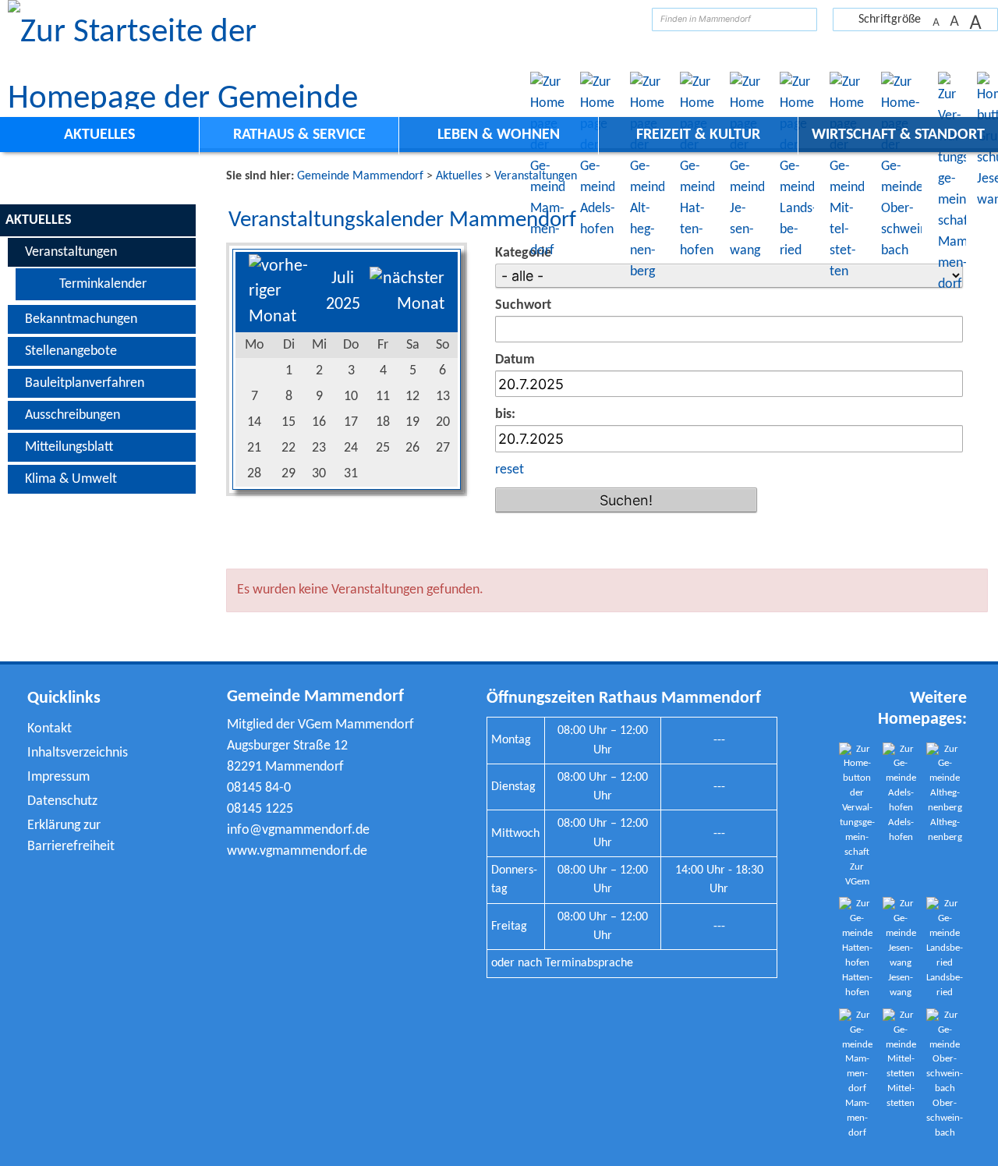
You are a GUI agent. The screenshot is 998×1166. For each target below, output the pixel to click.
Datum (515, 360)
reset (509, 470)
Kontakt (49, 728)
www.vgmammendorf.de (297, 851)
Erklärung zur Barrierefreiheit (71, 836)
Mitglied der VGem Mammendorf (320, 725)
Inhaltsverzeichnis (77, 753)
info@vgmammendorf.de (298, 830)
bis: (505, 414)
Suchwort (523, 305)
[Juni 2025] (283, 317)
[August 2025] (407, 304)
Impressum (58, 777)
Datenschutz (62, 801)
